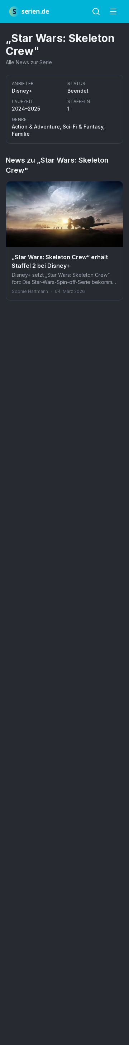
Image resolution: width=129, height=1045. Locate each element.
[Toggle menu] (113, 11)
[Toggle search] (96, 11)
